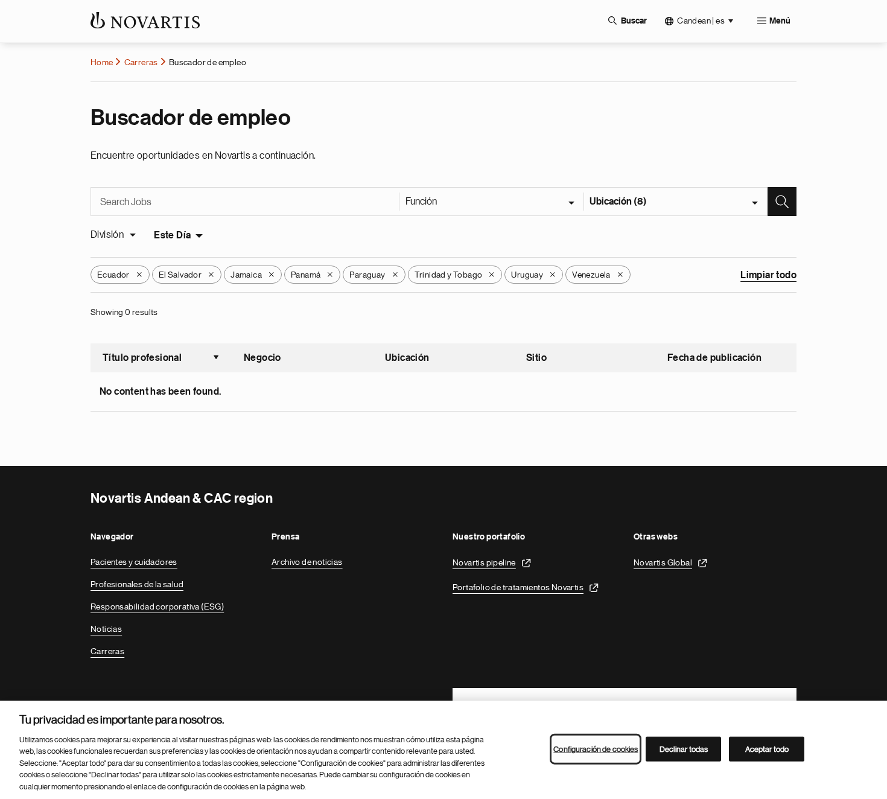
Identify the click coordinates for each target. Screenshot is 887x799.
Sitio (536, 358)
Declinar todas (684, 749)
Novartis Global (663, 562)
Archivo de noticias (307, 562)
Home (102, 62)
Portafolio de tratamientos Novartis (518, 587)
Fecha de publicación (714, 358)
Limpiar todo (768, 275)
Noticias (106, 629)
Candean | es (701, 20)
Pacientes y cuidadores (134, 562)
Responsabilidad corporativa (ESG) (157, 606)
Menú (779, 21)
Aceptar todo (767, 749)
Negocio (262, 358)
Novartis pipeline (484, 562)
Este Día (172, 235)
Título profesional (161, 359)
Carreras (141, 62)
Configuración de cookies (595, 749)
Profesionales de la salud (137, 584)
